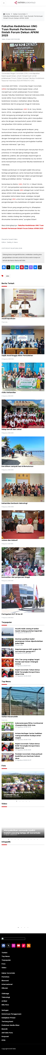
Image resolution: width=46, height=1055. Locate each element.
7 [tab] (28, 839)
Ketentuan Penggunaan (11, 1014)
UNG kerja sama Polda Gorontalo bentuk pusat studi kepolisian (22, 317)
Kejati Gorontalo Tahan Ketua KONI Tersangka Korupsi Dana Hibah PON (27, 672)
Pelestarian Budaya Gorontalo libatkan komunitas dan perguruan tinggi (18, 576)
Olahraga (5, 993)
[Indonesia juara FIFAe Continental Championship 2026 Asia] (8, 726)
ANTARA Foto (7, 1033)
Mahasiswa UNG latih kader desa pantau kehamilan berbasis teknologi (19, 502)
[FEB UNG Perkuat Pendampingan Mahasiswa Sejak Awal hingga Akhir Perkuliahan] (23, 340)
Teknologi (6, 997)
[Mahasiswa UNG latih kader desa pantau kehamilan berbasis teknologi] (23, 488)
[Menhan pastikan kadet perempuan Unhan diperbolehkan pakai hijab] (8, 642)
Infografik (6, 842)
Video (4, 804)
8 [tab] (31, 839)
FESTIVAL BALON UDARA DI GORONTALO (19, 793)
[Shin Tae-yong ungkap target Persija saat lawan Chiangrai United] (8, 663)
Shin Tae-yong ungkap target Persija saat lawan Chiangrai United (27, 662)
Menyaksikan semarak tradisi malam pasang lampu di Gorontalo (22, 831)
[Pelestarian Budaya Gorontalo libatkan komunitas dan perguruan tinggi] (23, 561)
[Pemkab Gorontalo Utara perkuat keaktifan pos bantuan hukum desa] (8, 757)
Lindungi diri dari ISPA (16, 921)
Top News (6, 682)
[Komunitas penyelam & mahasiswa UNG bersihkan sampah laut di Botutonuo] (23, 451)
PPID (3, 1040)
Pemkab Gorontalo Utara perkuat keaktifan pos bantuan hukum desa (28, 756)
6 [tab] (25, 839)
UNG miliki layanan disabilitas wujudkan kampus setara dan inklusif (22, 539)
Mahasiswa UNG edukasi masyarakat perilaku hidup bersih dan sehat (21, 428)
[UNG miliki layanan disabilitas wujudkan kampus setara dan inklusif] (23, 525)
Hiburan (5, 988)
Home (7, 14)
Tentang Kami (7, 1021)
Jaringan (5, 1010)
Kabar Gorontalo (19, 14)
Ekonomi (5, 981)
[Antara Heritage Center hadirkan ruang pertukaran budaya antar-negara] (8, 736)
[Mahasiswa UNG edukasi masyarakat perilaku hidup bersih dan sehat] (23, 414)
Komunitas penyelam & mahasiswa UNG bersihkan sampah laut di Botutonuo (19, 465)
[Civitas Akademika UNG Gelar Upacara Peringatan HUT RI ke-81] (23, 598)
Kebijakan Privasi (8, 1018)
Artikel (4, 1001)
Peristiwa (5, 977)
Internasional (7, 984)
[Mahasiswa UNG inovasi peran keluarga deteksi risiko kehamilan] (23, 377)
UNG (4, 89)
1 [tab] (17, 801)
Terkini (4, 953)
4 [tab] (26, 801)
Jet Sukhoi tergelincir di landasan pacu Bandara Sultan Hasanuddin (22, 715)
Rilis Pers (5, 1005)
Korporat (5, 1036)
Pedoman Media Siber (10, 1025)
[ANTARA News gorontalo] (25, 3)
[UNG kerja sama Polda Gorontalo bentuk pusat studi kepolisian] (23, 303)
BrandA (5, 1029)
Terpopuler (7, 622)
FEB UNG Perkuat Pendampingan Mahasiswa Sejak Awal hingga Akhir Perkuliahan (21, 354)
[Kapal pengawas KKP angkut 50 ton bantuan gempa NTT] (8, 652)
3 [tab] (23, 801)
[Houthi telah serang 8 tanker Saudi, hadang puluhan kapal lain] (8, 632)
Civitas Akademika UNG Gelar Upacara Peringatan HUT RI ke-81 (18, 613)
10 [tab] (37, 839)
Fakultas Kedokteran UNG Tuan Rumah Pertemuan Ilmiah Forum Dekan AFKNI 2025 (23, 17)
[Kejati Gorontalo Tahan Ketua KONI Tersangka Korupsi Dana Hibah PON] (8, 673)
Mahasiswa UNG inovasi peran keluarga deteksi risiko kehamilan (22, 391)
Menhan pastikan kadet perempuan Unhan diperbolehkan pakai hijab (29, 641)
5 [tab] (29, 801)
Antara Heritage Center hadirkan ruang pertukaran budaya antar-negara (28, 735)
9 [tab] (34, 839)
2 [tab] (20, 801)
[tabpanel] (23, 785)
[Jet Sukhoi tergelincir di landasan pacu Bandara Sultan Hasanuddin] (23, 701)
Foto (4, 766)
